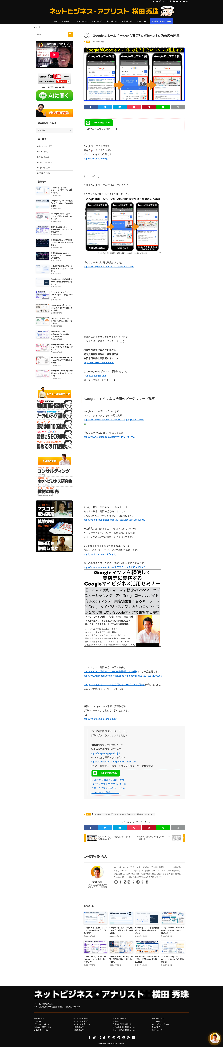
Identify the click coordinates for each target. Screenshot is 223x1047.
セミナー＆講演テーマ (81, 1024)
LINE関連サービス (41, 1030)
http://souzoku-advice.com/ (99, 362)
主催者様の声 (78, 1027)
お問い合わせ (157, 1030)
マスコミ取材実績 (119, 1018)
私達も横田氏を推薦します (123, 1024)
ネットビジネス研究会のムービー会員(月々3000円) (110, 671)
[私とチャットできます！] (215, 1038)
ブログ (44, 173)
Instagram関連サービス (43, 1027)
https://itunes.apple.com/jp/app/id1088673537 (114, 761)
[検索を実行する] (70, 34)
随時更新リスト (158, 1018)
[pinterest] (174, 1)
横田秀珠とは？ (40, 1018)
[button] (91, 107)
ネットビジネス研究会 (160, 1024)
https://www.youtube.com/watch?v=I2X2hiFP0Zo (109, 266)
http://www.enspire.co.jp (96, 158)
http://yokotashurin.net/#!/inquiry (100, 554)
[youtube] (177, 1)
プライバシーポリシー (42, 1024)
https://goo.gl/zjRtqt (96, 375)
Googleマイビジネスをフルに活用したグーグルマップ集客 (114, 684)
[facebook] (153, 1)
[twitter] (157, 1)
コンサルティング (158, 1021)
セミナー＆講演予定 (81, 1021)
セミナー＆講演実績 (81, 1018)
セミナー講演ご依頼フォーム (124, 1030)
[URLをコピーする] (178, 107)
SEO (87, 41)
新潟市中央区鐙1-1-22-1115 (53, 1007)
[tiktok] (163, 1)
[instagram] (160, 1)
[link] (116, 882)
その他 (45, 168)
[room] (167, 1)
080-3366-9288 (74, 1007)
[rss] (180, 1)
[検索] (187, 1)
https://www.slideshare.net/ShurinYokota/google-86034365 (114, 419)
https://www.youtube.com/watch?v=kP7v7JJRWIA (109, 437)
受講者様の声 (78, 1030)
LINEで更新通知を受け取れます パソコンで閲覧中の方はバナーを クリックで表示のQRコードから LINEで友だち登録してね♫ (108, 786)
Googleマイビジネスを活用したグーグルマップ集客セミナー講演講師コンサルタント (124, 814)
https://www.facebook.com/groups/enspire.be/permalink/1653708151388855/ (123, 676)
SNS (44, 157)
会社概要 (37, 1021)
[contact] (184, 1)
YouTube (45, 162)
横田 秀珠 (97, 882)
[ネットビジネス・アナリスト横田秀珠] (111, 11)
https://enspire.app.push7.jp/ (105, 753)
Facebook (45, 146)
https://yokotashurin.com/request (100, 719)
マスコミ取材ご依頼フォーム (124, 1027)
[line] (170, 1)
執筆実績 (116, 1021)
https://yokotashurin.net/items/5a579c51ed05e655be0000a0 (114, 520)
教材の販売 (156, 1027)
